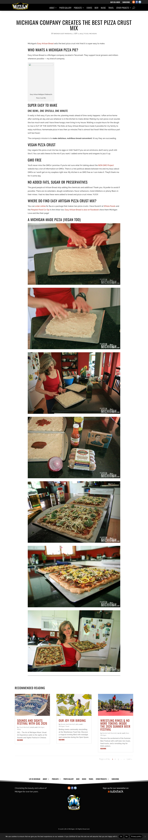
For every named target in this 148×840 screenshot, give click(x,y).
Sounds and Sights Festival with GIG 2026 (32, 722)
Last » (129, 759)
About (51, 7)
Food (86, 33)
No (127, 836)
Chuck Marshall (24, 727)
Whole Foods (109, 206)
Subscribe (126, 2)
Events (89, 7)
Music (103, 7)
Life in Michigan (34, 779)
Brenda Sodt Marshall (63, 33)
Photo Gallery (65, 7)
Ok (121, 836)
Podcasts (78, 7)
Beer (96, 7)
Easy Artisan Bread (45, 43)
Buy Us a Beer (115, 2)
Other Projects (122, 7)
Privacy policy (136, 836)
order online (40, 206)
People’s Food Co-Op (40, 210)
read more (20, 740)
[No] (145, 836)
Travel (111, 7)
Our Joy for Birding (72, 720)
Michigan (93, 33)
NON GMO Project (106, 165)
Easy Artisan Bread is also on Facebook (82, 210)
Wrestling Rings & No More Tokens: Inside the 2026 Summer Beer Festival (115, 725)
